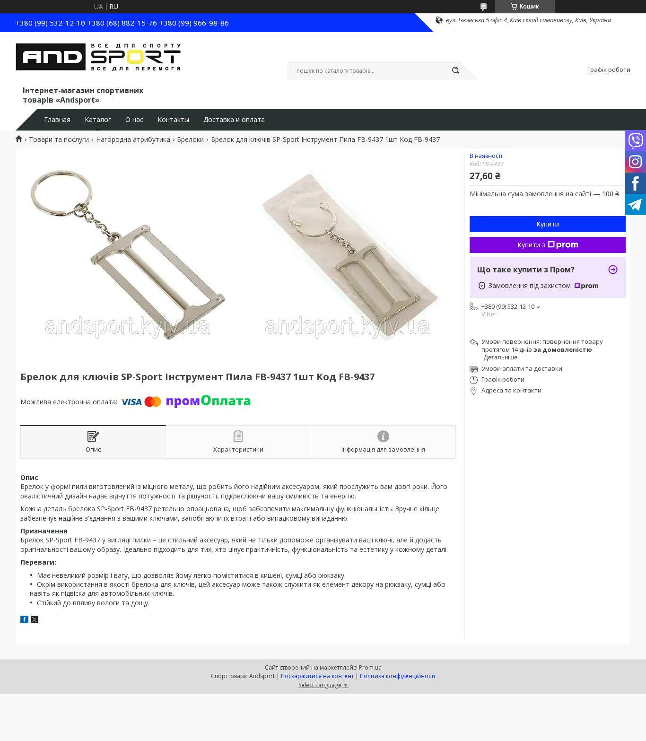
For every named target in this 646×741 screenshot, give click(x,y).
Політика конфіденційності (397, 676)
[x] (34, 620)
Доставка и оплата (234, 119)
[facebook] (24, 620)
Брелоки (190, 139)
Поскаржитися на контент (317, 676)
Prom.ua (370, 667)
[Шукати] (455, 70)
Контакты (173, 119)
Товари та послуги (59, 139)
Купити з (531, 244)
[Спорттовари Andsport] (98, 60)
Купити (547, 223)
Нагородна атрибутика (133, 139)
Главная (57, 119)
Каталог (98, 119)
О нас (134, 119)
